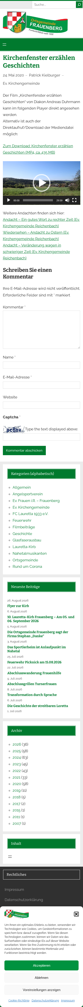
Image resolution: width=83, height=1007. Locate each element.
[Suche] (79, 4)
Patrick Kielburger (44, 75)
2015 (16, 810)
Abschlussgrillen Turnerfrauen (32, 684)
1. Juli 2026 (14, 711)
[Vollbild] (74, 200)
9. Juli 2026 (14, 678)
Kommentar (14, 307)
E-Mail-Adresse (17, 377)
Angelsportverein (28, 494)
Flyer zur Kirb (18, 606)
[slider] (38, 200)
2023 (17, 764)
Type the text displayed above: (51, 429)
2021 (16, 777)
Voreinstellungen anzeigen (41, 990)
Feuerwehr (22, 520)
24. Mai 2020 (13, 75)
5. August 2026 (17, 626)
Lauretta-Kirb (24, 547)
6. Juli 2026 (14, 700)
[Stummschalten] (67, 200)
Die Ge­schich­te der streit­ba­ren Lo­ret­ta (38, 706)
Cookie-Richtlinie (18, 1000)
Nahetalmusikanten (30, 553)
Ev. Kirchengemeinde (21, 83)
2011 (16, 817)
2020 (17, 784)
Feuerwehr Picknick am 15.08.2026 (34, 662)
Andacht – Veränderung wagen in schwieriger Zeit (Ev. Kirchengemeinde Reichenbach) (36, 251)
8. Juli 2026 (14, 689)
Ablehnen (41, 978)
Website (10, 397)
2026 (17, 744)
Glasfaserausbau (27, 540)
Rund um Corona (27, 566)
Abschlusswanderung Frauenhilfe (34, 673)
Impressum (68, 1000)
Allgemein (22, 487)
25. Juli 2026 (15, 656)
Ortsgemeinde (25, 560)
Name (9, 357)
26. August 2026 (18, 600)
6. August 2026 (17, 611)
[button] (76, 914)
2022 (17, 770)
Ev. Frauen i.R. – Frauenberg (36, 500)
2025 (17, 751)
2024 (17, 757)
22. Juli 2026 (15, 667)
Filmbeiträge (24, 527)
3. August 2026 (17, 641)
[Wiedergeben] (8, 200)
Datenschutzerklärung (45, 1000)
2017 (16, 803)
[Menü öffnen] (4, 44)
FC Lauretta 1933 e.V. (30, 513)
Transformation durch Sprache (32, 695)
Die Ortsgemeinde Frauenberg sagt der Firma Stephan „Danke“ (37, 634)
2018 (17, 797)
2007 (17, 823)
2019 (17, 790)
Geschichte (22, 533)
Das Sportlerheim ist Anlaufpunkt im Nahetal (36, 649)
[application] (41, 183)
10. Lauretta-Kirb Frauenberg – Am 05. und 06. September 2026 (40, 619)
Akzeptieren (41, 965)
